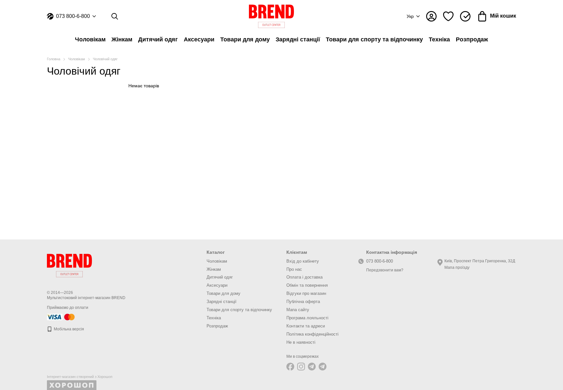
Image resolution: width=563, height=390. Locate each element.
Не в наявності (300, 342)
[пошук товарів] (115, 16)
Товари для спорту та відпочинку (374, 39)
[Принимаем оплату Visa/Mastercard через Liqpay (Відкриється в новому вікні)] (61, 316)
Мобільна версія (68, 329)
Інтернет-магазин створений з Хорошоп (79, 377)
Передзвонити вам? (384, 270)
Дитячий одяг (158, 39)
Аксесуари (199, 39)
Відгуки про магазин (306, 293)
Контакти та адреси (305, 326)
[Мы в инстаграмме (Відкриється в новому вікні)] (301, 366)
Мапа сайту (297, 309)
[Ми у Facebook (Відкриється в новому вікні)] (290, 366)
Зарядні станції (298, 39)
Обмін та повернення (307, 285)
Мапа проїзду (456, 267)
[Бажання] (448, 16)
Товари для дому (245, 39)
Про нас (294, 269)
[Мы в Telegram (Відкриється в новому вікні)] (312, 366)
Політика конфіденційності (312, 334)
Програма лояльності (307, 317)
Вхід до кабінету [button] (302, 261)
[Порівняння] (465, 16)
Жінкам (121, 39)
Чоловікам (90, 39)
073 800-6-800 (73, 16)
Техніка (439, 39)
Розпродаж (472, 39)
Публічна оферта (303, 301)
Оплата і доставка (304, 277)
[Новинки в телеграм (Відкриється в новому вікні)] (322, 366)
